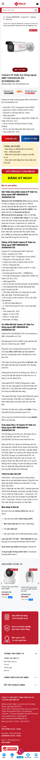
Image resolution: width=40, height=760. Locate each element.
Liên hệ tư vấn (30, 140)
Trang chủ (6, 23)
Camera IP (25, 17)
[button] (3, 4)
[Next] (38, 587)
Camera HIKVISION (13, 17)
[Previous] (1, 587)
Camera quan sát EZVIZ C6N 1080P (10, 588)
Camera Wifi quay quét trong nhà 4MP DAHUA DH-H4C (29, 589)
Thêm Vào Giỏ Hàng (11, 140)
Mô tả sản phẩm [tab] (9, 185)
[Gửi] (36, 10)
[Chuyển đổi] (36, 653)
